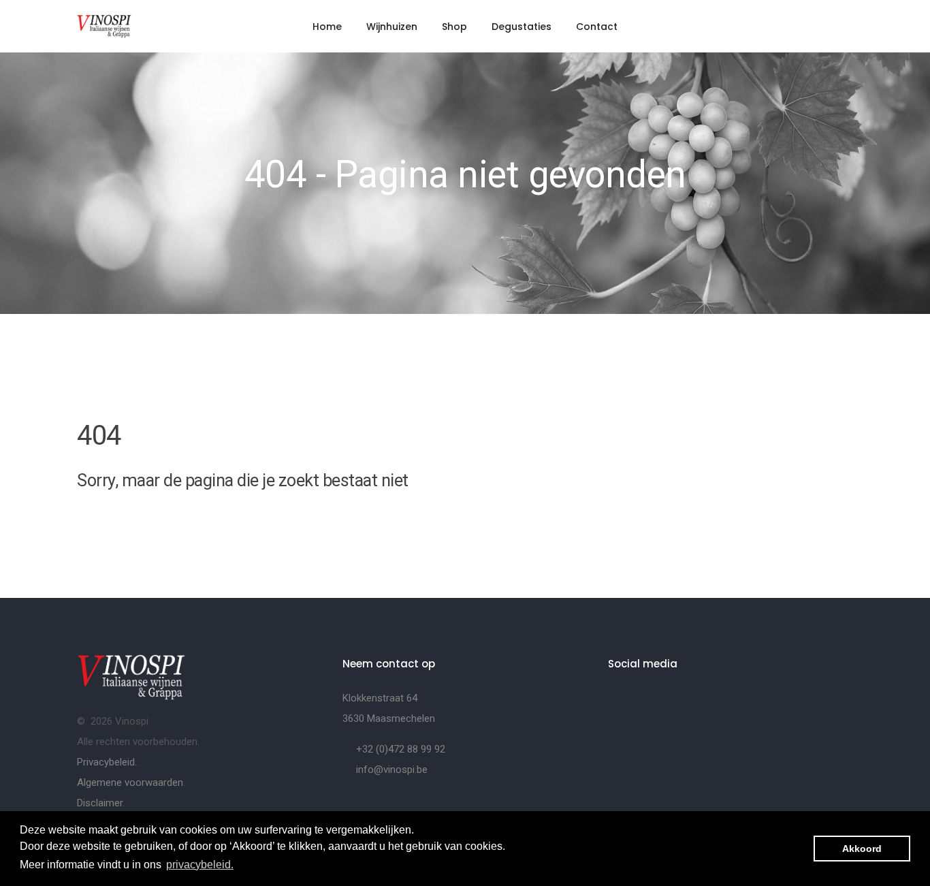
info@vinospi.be (392, 769)
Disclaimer (100, 803)
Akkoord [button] (862, 848)
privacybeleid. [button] (200, 864)
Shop (454, 26)
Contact (597, 26)
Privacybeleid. (107, 762)
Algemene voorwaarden (130, 782)
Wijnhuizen (391, 26)
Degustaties (521, 26)
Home (327, 26)
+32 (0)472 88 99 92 (400, 749)
